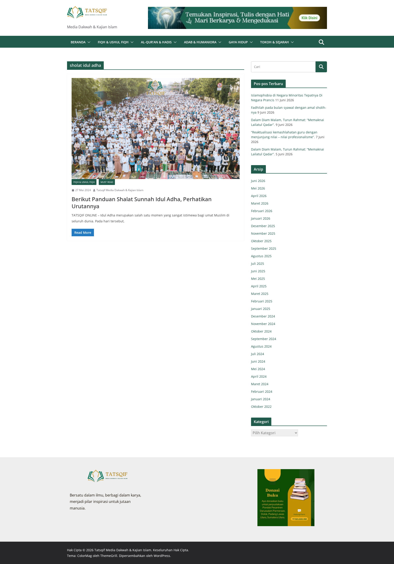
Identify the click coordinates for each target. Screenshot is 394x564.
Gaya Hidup (238, 42)
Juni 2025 (258, 271)
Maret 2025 (259, 293)
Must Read (107, 182)
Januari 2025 (260, 309)
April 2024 (259, 376)
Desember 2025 (263, 226)
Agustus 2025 (261, 256)
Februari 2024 (261, 391)
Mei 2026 (258, 188)
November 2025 (263, 233)
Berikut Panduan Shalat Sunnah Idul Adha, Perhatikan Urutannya (142, 202)
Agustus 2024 (261, 346)
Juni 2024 (258, 361)
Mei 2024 (258, 369)
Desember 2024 (263, 316)
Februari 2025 (261, 301)
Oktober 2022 (261, 406)
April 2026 (259, 196)
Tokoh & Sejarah (274, 42)
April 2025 (259, 286)
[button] (88, 42)
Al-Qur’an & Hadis (156, 42)
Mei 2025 (258, 278)
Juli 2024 (257, 354)
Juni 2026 (258, 181)
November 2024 (263, 324)
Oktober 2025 (261, 241)
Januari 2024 (260, 399)
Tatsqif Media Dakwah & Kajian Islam (119, 190)
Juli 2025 (257, 263)
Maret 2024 (259, 384)
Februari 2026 (261, 211)
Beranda (78, 42)
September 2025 (263, 248)
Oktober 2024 (261, 331)
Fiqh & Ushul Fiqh (113, 42)
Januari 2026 (260, 218)
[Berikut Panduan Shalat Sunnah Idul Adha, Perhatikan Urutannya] (156, 128)
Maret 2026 (259, 203)
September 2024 (263, 339)
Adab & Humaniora (200, 42)
